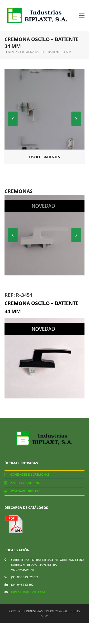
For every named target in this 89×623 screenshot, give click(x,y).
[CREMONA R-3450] (45, 235)
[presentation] (76, 119)
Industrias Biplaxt (40, 611)
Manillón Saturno (24, 483)
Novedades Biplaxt (24, 491)
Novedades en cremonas (29, 474)
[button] (81, 15)
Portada (11, 52)
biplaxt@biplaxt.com (28, 592)
